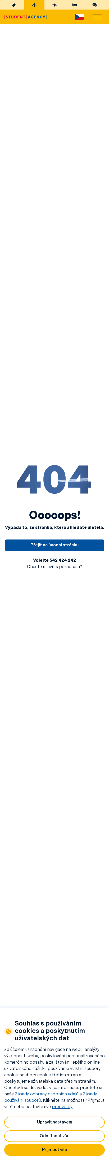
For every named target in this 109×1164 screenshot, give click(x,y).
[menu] (97, 17)
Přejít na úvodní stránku (54, 545)
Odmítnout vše (55, 1136)
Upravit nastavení (54, 1122)
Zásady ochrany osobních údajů (46, 1094)
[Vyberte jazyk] (79, 17)
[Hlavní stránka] (25, 17)
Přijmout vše (54, 1150)
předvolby (62, 1107)
